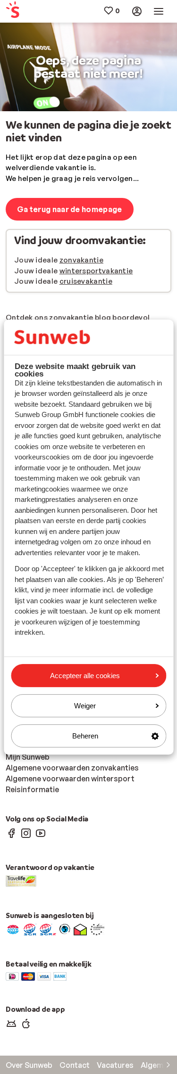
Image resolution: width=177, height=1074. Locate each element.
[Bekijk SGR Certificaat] (30, 929)
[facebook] (11, 833)
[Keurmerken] (13, 929)
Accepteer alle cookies (85, 676)
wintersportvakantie (96, 270)
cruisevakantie (85, 281)
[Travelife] (21, 880)
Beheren (85, 736)
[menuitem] (19, 11)
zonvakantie (81, 259)
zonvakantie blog (80, 317)
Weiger (85, 706)
